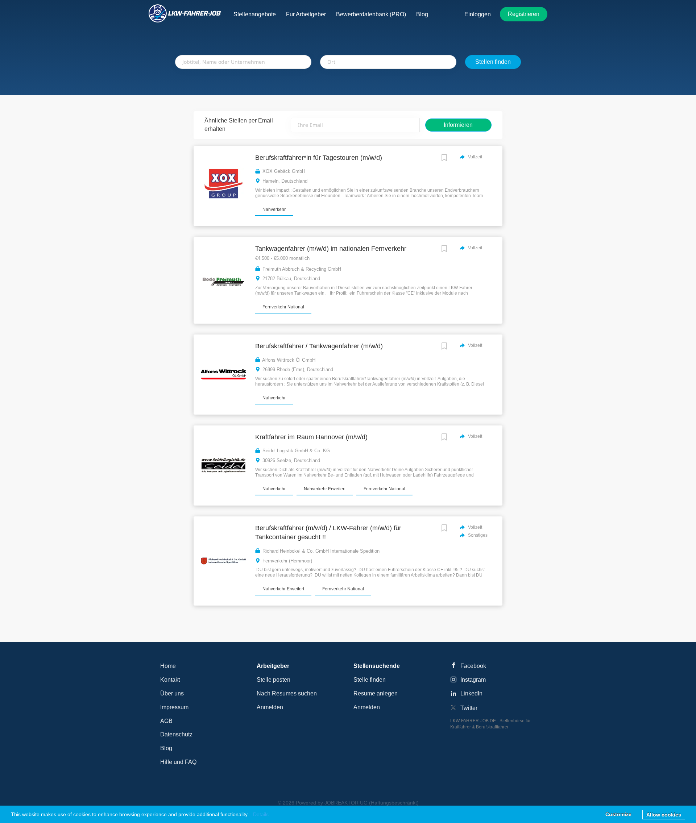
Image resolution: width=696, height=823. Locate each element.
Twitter (468, 708)
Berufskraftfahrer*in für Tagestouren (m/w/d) (318, 157)
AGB (166, 721)
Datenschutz (176, 734)
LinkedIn (471, 693)
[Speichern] (444, 158)
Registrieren (523, 14)
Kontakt (170, 680)
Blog (166, 748)
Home (168, 666)
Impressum (174, 707)
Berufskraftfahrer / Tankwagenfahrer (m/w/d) (319, 346)
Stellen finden (493, 62)
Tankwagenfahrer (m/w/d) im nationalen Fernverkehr (330, 248)
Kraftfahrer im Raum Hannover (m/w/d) (311, 437)
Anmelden (270, 707)
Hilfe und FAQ (178, 762)
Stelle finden (369, 680)
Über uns (172, 693)
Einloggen (477, 14)
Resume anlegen (375, 693)
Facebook (473, 666)
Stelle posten (273, 680)
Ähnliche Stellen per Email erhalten (238, 124)
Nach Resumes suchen (287, 693)
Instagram (473, 680)
